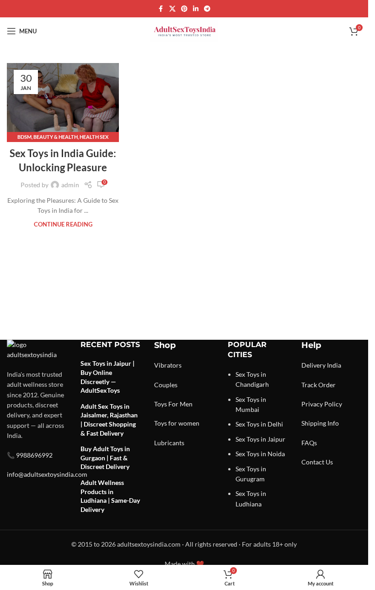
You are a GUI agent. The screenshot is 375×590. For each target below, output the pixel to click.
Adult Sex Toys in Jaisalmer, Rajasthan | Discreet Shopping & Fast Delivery (109, 419)
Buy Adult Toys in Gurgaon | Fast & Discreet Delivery (105, 457)
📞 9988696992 (30, 455)
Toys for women (176, 423)
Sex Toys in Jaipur (260, 439)
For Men (180, 404)
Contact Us (317, 462)
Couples (165, 385)
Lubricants (169, 443)
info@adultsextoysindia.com (47, 474)
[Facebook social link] (160, 9)
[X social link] (172, 9)
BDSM (24, 137)
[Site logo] (184, 30)
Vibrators (168, 365)
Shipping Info (320, 423)
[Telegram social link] (207, 9)
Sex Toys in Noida (260, 454)
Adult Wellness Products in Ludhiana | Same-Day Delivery (110, 496)
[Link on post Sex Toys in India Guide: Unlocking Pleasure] (63, 100)
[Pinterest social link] (184, 9)
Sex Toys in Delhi (259, 424)
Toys (160, 404)
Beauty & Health (55, 137)
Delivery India (321, 365)
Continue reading (63, 224)
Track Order (318, 385)
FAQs (309, 443)
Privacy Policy (321, 404)
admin (70, 185)
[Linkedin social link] (195, 9)
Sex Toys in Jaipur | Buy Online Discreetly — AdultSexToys (107, 376)
